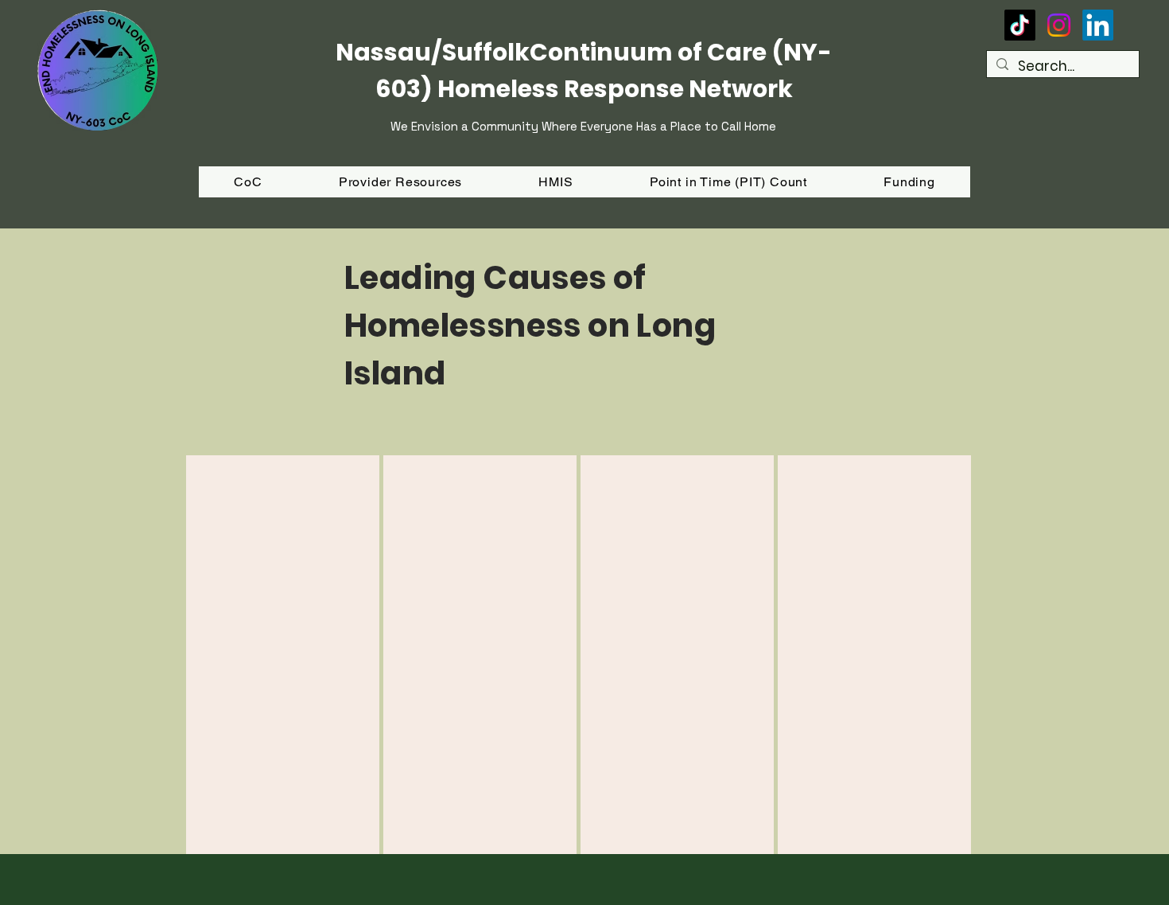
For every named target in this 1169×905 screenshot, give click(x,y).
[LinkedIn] (1097, 25)
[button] (909, 181)
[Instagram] (1058, 25)
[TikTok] (1019, 25)
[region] (282, 654)
